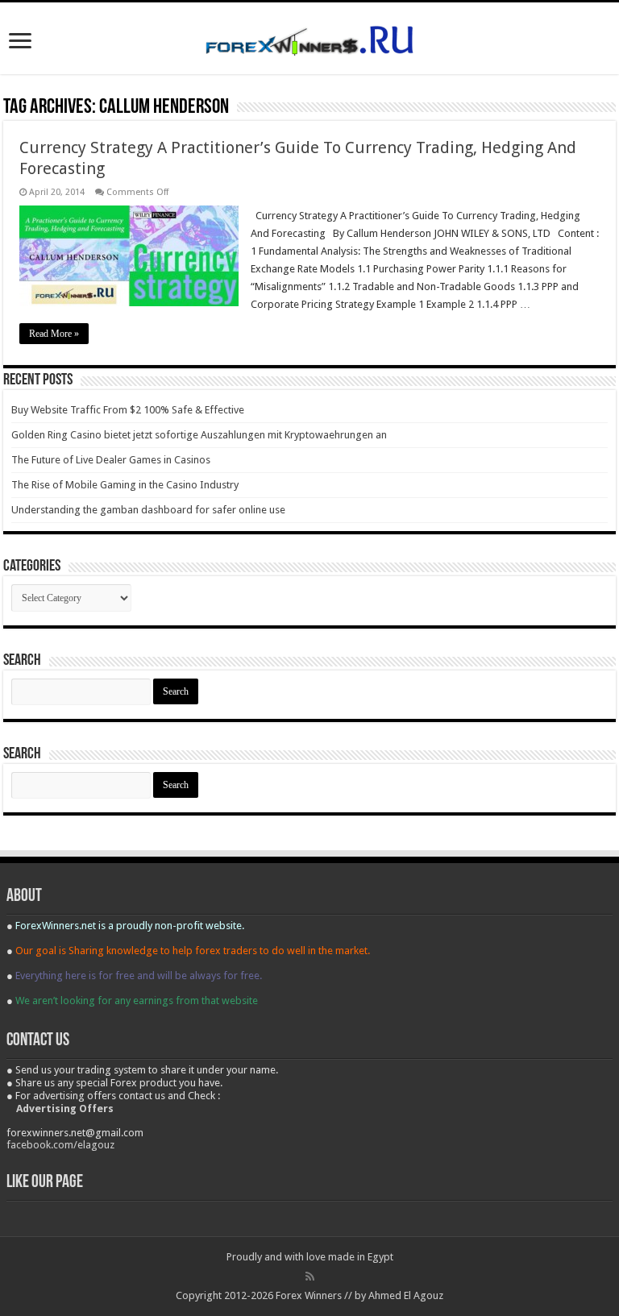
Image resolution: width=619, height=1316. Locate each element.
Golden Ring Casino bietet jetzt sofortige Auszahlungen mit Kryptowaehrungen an (199, 435)
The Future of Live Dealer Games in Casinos (110, 460)
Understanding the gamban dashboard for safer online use (148, 510)
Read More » (54, 333)
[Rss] (310, 1276)
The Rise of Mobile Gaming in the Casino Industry (125, 485)
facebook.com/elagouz (60, 1145)
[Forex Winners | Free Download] (309, 38)
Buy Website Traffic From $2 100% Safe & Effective (127, 410)
